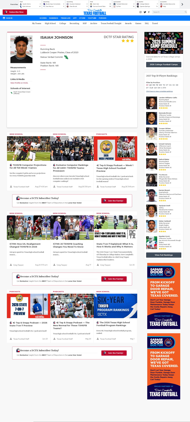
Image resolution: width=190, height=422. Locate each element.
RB (154, 85)
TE (164, 85)
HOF (85, 23)
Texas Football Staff (21, 187)
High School (50, 23)
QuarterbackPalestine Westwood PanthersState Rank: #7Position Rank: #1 (170, 194)
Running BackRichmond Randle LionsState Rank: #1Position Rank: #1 (168, 102)
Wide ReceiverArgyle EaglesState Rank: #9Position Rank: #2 (165, 225)
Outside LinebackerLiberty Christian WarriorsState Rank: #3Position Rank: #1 (168, 132)
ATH (164, 88)
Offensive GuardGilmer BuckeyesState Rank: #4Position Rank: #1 (165, 148)
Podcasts (101, 134)
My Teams (36, 23)
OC (174, 85)
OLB (151, 88)
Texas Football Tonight (111, 23)
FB (157, 85)
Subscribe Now (16, 12)
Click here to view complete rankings (159, 91)
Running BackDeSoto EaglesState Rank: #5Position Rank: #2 (165, 163)
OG (170, 85)
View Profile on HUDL (19, 83)
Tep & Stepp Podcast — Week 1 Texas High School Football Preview (114, 168)
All (147, 85)
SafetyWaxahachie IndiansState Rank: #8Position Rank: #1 (166, 210)
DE (177, 85)
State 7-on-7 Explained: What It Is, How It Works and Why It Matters (115, 245)
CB (158, 88)
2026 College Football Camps (164, 64)
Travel (155, 23)
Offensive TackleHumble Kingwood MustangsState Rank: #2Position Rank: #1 (169, 117)
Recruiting (74, 23)
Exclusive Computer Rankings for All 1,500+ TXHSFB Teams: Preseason (70, 168)
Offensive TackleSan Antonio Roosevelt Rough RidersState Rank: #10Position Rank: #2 (170, 241)
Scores (43, 18)
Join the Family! (115, 201)
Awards (128, 23)
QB (150, 85)
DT (147, 88)
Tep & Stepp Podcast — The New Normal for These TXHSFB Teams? (71, 325)
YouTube (92, 18)
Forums (102, 18)
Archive (93, 23)
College (62, 23)
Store (82, 18)
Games (138, 23)
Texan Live (65, 18)
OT (167, 85)
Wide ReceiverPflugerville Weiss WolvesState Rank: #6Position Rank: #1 (168, 179)
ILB (155, 88)
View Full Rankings (164, 255)
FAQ (146, 23)
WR (160, 85)
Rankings (53, 18)
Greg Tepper (18, 265)
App (75, 18)
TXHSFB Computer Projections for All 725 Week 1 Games (28, 166)
